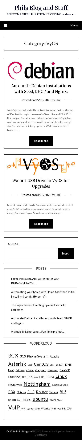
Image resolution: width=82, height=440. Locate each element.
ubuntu (40, 399)
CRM (52, 365)
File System (40, 370)
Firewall (53, 370)
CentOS (41, 364)
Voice (59, 400)
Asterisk (17, 364)
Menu (74, 25)
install (37, 377)
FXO (24, 377)
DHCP (60, 364)
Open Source (60, 384)
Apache (54, 356)
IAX (30, 376)
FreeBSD (65, 370)
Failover (30, 370)
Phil (57, 100)
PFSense (21, 392)
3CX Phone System (34, 356)
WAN (37, 408)
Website (45, 408)
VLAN (52, 399)
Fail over (20, 370)
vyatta (30, 408)
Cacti (30, 365)
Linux (61, 376)
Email (11, 370)
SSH (19, 399)
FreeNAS (14, 376)
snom (12, 399)
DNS (68, 364)
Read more (41, 140)
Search (13, 243)
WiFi (53, 408)
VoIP (14, 407)
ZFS (69, 408)
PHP (31, 392)
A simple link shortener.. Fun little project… (37, 331)
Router (42, 392)
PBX (11, 392)
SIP (63, 391)
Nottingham (37, 384)
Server (53, 392)
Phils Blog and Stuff (41, 7)
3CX (13, 355)
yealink (61, 408)
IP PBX (50, 376)
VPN (23, 408)
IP (42, 376)
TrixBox (27, 399)
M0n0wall (15, 384)
